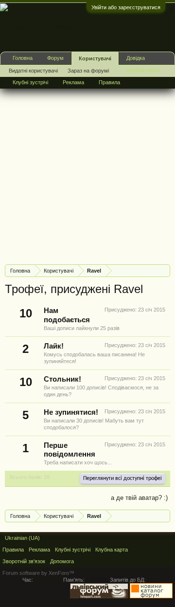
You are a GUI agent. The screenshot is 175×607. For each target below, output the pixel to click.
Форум (55, 58)
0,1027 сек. (48, 580)
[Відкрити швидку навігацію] (164, 270)
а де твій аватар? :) (139, 497)
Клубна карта (142, 70)
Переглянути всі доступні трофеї (122, 478)
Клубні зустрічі (30, 82)
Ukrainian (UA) (22, 538)
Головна (23, 58)
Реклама (73, 82)
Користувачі (95, 58)
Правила (109, 82)
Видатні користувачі (33, 71)
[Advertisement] (87, 169)
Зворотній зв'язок (23, 561)
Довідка (135, 58)
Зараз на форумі (88, 71)
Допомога (62, 561)
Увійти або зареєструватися (125, 7)
